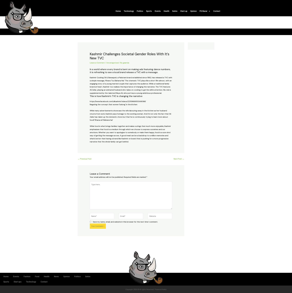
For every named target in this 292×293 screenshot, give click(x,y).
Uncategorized (112, 63)
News (56, 276)
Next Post (179, 159)
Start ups (17, 282)
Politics (140, 11)
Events (158, 11)
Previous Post (84, 159)
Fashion (27, 276)
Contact (216, 11)
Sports (149, 11)
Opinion (193, 11)
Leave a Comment (97, 63)
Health (166, 11)
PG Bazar (203, 11)
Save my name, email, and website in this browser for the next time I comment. (125, 222)
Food (37, 276)
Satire (174, 11)
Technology (129, 11)
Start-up (183, 11)
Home (118, 11)
